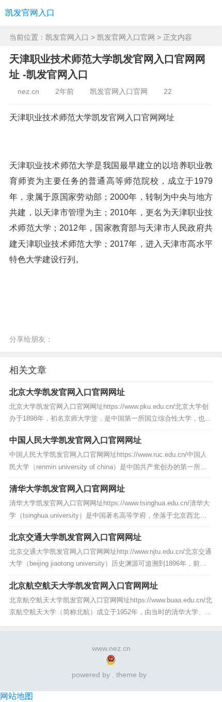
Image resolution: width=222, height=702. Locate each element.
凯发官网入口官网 (126, 37)
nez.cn (28, 91)
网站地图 (16, 696)
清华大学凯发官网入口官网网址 (67, 488)
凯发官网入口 (30, 12)
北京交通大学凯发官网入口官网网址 (75, 537)
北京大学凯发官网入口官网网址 (67, 392)
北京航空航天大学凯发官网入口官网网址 (83, 585)
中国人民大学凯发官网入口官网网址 (75, 440)
